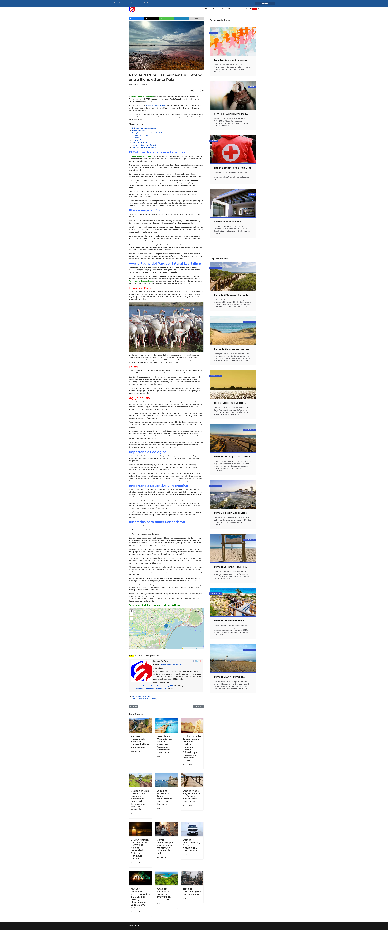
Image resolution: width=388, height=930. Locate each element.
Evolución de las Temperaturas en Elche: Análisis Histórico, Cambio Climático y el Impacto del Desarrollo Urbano (192, 748)
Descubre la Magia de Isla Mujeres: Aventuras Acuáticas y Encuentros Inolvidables (164, 744)
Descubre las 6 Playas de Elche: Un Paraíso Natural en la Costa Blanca (192, 796)
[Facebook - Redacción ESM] (194, 661)
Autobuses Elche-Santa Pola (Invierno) (151, 688)
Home (208, 9)
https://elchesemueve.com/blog (171, 665)
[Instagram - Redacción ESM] (200, 661)
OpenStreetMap (193, 648)
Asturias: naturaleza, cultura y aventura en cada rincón (164, 894)
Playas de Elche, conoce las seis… (231, 349)
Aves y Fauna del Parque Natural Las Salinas (148, 133)
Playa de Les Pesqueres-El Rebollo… (232, 457)
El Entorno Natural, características (144, 128)
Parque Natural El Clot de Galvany (144, 699)
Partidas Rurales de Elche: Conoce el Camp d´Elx (155, 686)
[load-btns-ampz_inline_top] (196, 18)
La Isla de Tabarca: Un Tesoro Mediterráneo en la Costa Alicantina (164, 797)
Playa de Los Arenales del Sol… (230, 621)
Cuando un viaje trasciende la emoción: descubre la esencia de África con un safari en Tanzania (140, 800)
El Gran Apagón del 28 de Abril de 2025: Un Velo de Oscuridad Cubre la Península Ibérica (140, 849)
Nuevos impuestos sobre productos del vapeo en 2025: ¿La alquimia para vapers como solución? (140, 898)
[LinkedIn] (202, 90)
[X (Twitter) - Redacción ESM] (197, 661)
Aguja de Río (136, 140)
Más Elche (242, 9)
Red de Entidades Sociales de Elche (232, 168)
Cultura (229, 9)
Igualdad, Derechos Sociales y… (230, 60)
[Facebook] (192, 90)
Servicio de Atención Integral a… (231, 114)
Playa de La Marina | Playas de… (230, 567)
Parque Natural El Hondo (141, 696)
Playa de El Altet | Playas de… (229, 677)
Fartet (137, 138)
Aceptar (265, 3)
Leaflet (185, 648)
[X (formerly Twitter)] (197, 90)
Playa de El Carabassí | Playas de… (232, 295)
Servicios (218, 9)
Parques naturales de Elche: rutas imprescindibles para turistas (140, 741)
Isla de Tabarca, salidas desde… (230, 403)
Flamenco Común (141, 135)
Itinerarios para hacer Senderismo (144, 147)
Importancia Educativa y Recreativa (144, 145)
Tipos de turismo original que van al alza (192, 891)
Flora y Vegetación (139, 130)
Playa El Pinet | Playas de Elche (230, 513)
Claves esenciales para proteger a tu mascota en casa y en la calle (165, 846)
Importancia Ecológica (140, 142)
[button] (166, 626)
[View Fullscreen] (131, 618)
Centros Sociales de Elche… (228, 221)
